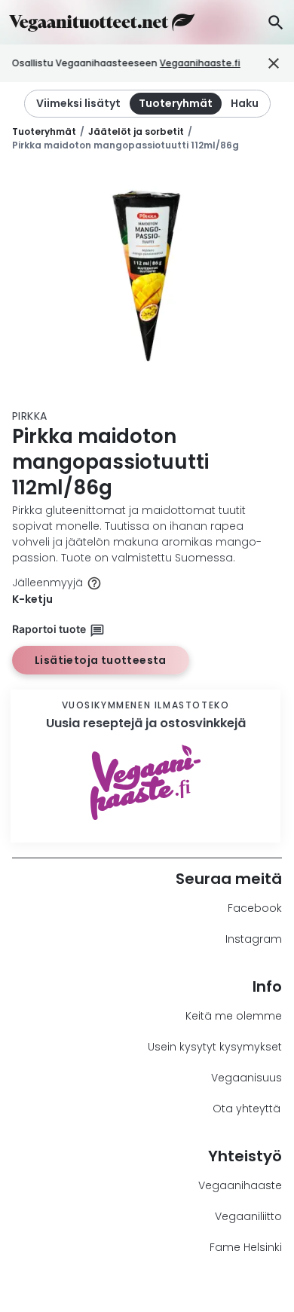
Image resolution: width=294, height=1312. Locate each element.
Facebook (255, 908)
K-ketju (32, 599)
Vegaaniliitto (248, 1216)
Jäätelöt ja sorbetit (136, 131)
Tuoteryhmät (44, 131)
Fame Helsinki (246, 1247)
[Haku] (275, 22)
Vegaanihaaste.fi (200, 63)
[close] (261, 63)
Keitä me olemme (233, 1015)
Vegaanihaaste (240, 1185)
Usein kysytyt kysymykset (215, 1046)
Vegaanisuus (246, 1077)
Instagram (253, 939)
